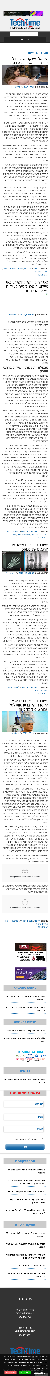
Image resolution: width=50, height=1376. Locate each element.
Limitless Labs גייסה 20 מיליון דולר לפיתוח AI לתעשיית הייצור (25, 1212)
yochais (15, 733)
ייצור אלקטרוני (25, 1161)
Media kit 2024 (25, 1299)
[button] (27, 39)
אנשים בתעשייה (25, 1022)
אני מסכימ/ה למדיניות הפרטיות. (28, 1139)
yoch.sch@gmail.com (25, 1330)
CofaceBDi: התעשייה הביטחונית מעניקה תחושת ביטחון (24, 1040)
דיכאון (7, 920)
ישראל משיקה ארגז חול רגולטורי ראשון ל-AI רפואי (28, 60)
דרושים (25, 1071)
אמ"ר (16, 687)
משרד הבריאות (16, 268)
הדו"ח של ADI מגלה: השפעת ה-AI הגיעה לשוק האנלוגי (25, 1245)
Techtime (15, 86)
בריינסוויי (14, 920)
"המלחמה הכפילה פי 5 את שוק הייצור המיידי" (26, 1191)
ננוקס (37, 690)
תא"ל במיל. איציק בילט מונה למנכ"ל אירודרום (26, 1030)
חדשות (37, 268)
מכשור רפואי (27, 531)
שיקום (13, 534)
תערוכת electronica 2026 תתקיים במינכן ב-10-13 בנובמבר (24, 1009)
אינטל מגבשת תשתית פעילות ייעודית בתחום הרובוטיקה (26, 1275)
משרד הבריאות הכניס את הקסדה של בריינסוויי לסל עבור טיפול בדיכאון (28, 705)
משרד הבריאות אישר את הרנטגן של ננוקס (29, 547)
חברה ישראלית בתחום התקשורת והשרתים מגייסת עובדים (24, 1081)
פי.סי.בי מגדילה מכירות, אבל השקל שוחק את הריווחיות (26, 1171)
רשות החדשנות (41, 271)
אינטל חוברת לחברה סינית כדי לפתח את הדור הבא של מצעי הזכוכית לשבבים (26, 1182)
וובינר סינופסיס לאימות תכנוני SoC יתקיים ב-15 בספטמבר (25, 998)
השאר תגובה (43, 274)
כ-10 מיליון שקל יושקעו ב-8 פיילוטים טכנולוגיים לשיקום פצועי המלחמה (27, 286)
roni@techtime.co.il (25, 1312)
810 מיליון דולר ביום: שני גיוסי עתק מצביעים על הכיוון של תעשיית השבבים (25, 1256)
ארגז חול (27, 268)
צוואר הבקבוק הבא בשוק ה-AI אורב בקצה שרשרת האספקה (27, 1201)
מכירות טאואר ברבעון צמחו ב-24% (30, 1265)
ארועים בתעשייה (25, 988)
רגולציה (6, 268)
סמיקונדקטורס (25, 1224)
